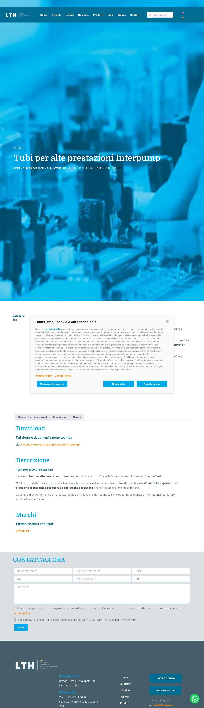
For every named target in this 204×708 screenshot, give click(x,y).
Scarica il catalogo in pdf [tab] (32, 416)
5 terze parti (53, 328)
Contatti (135, 14)
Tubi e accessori (33, 168)
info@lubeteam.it (163, 705)
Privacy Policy (43, 375)
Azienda (56, 14)
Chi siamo (125, 683)
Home (43, 14)
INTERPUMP (23, 530)
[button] (167, 321)
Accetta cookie (152, 384)
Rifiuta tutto (118, 384)
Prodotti (98, 14)
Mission (125, 690)
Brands (121, 14)
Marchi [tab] (77, 416)
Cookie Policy (63, 375)
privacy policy (22, 612)
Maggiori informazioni (52, 384)
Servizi (70, 14)
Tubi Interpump (56, 168)
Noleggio (83, 14)
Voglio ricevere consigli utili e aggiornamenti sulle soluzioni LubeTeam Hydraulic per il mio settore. (76, 619)
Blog (110, 14)
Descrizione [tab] (60, 416)
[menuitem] (183, 13)
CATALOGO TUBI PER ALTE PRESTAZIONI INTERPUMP (49, 444)
